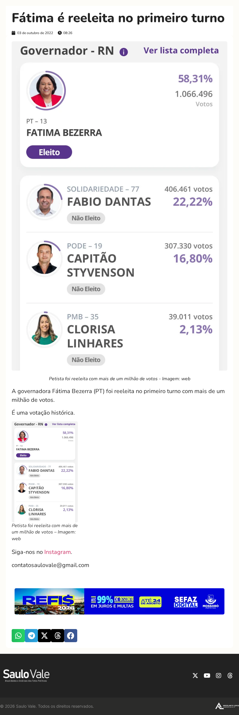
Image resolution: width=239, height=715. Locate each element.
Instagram (57, 552)
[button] (18, 635)
